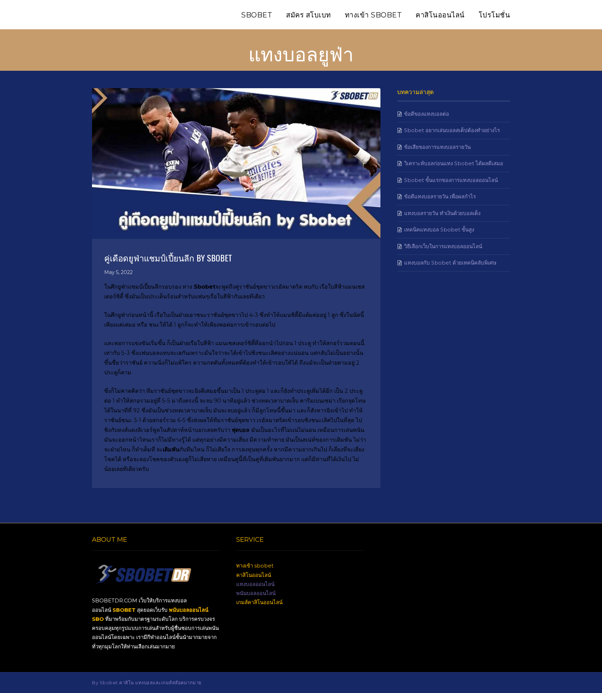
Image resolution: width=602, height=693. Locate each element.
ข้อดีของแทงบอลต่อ (426, 114)
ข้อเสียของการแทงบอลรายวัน (437, 147)
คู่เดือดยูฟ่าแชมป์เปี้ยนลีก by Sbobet (168, 257)
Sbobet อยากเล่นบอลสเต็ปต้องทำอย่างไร (452, 130)
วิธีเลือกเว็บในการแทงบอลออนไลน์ (443, 246)
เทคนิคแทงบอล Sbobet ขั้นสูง (439, 229)
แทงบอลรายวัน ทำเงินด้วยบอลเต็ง (442, 213)
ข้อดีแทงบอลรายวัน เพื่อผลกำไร (440, 196)
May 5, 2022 (118, 272)
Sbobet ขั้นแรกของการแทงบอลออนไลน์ (451, 180)
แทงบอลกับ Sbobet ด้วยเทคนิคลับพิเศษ (450, 262)
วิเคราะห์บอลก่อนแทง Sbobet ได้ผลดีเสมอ (453, 163)
